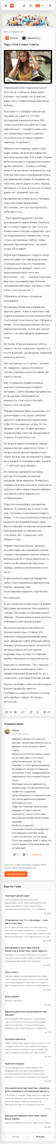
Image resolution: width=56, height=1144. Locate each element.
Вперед (40, 1136)
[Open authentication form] (50, 5)
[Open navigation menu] (6, 5)
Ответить (37, 854)
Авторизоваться (16, 874)
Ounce (15, 730)
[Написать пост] (24, 5)
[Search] (30, 5)
